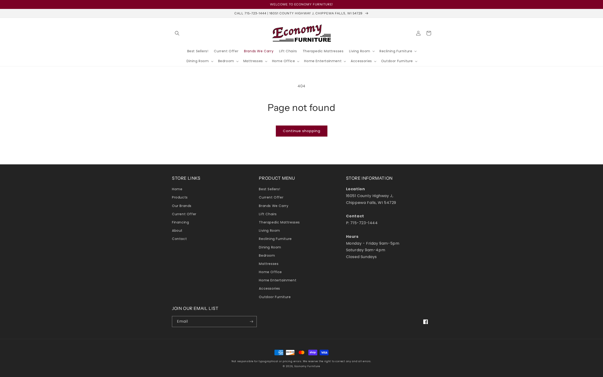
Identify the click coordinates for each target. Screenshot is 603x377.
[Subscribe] (251, 321)
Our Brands (181, 205)
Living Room (269, 230)
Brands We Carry (273, 205)
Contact (179, 238)
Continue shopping (301, 130)
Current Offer (184, 214)
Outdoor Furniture (275, 297)
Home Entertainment (277, 280)
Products (180, 197)
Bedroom (267, 255)
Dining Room (270, 247)
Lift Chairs (268, 214)
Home (177, 189)
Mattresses (268, 263)
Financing (180, 222)
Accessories (269, 288)
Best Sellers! (269, 189)
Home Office (270, 272)
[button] (177, 33)
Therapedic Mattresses (279, 222)
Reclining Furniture (275, 238)
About (177, 230)
